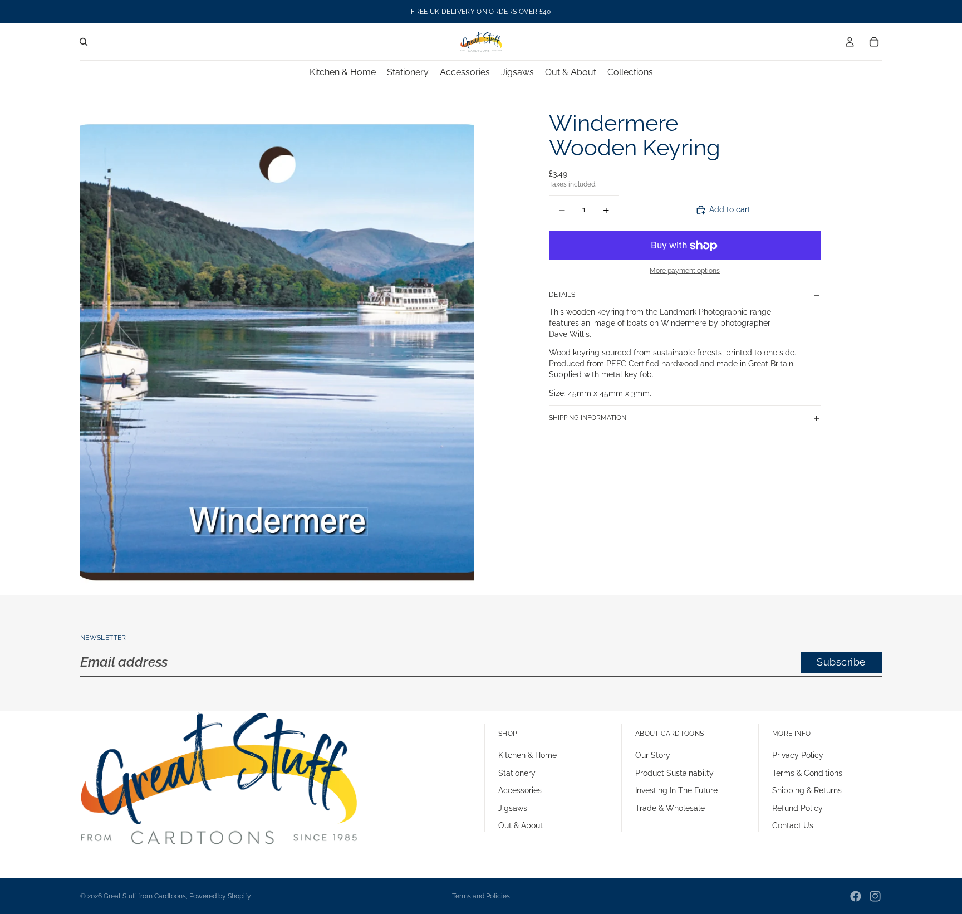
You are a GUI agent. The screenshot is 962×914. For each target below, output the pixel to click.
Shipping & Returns (807, 790)
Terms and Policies (481, 896)
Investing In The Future (676, 790)
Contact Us (792, 825)
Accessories (520, 790)
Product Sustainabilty (674, 773)
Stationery (517, 773)
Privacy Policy (797, 755)
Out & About (520, 825)
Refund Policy (797, 808)
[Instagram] (875, 896)
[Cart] (874, 42)
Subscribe (841, 662)
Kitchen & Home (527, 755)
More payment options (685, 271)
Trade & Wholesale (670, 808)
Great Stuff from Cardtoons (145, 896)
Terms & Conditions (807, 773)
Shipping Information (587, 418)
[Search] (83, 42)
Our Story (652, 755)
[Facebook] (855, 896)
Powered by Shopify (220, 896)
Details (562, 295)
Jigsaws (512, 808)
